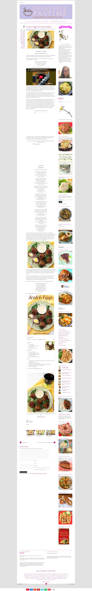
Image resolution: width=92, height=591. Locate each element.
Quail (22, 43)
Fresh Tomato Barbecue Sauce (67, 369)
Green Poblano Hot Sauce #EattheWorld (66, 390)
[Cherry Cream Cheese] (65, 264)
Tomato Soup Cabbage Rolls (66, 375)
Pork (21, 37)
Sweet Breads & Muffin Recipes (45, 578)
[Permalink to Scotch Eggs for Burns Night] (24, 26)
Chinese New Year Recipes (28, 575)
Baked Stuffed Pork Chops (66, 392)
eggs (22, 41)
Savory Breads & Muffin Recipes (57, 577)
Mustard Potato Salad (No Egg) (66, 378)
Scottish (21, 38)
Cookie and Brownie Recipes (44, 575)
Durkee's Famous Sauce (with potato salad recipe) (66, 373)
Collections (36, 575)
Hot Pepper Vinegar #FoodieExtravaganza (65, 367)
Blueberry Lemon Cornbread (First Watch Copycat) (66, 381)
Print (54, 339)
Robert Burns (24, 45)
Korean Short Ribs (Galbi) (62, 342)
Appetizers (23, 31)
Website (35, 465)
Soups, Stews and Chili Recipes (34, 578)
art (24, 39)
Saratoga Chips (48, 435)
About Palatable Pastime (31, 573)
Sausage (24, 37)
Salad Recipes (48, 577)
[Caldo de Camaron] (65, 489)
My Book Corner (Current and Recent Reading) (58, 21)
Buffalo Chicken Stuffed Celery (63, 338)
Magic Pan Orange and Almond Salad (64, 332)
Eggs (24, 34)
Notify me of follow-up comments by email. (42, 467)
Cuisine (22, 34)
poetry (24, 41)
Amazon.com (50, 558)
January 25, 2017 (22, 29)
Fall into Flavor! (62, 575)
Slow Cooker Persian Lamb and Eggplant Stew (45, 442)
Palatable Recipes (41, 416)
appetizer (22, 39)
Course (24, 33)
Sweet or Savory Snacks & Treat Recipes (59, 578)
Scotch (21, 47)
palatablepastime (22, 30)
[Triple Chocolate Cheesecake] (65, 470)
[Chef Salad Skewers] (30, 432)
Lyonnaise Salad (39, 435)
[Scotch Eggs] (40, 40)
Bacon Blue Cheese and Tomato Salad (64, 340)
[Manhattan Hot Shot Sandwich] (65, 282)
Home (27, 21)
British (21, 32)
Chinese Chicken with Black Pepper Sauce (66, 387)
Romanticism (23, 46)
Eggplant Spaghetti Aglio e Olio (63, 335)
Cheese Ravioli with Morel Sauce (63, 330)
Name (35, 460)
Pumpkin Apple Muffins (62, 345)
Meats (24, 36)
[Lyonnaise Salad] (40, 432)
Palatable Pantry (51, 576)
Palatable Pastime (46, 571)
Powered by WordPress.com (45, 581)
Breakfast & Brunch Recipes (57, 573)
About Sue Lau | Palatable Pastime (35, 21)
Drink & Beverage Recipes (54, 575)
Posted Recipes (45, 21)
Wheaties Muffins (61, 337)
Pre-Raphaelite (23, 42)
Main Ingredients (22, 36)
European (22, 35)
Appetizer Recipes (48, 573)
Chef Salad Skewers (29, 435)
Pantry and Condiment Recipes (60, 576)
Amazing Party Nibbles (41, 573)
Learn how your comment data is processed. (39, 473)
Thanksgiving (39, 579)
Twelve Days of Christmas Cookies (49, 579)
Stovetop (24, 38)
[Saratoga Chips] (50, 432)
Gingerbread (60, 343)
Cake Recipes (65, 573)
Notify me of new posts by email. (41, 469)
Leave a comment (22, 48)
